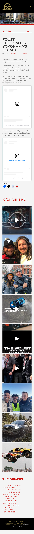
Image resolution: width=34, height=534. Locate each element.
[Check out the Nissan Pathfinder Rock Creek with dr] (17, 427)
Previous (7, 31)
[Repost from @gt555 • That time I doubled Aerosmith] (17, 249)
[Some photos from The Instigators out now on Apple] (17, 279)
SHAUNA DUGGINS (11, 492)
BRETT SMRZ (8, 507)
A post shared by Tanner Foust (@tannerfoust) (17, 178)
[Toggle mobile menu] (31, 6)
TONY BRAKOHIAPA (11, 485)
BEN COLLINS (9, 488)
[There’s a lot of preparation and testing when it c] (17, 368)
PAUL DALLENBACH (12, 490)
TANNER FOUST (9, 496)
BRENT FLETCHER (11, 494)
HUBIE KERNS (9, 503)
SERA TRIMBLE (9, 512)
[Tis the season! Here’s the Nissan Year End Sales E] (17, 220)
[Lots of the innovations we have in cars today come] (17, 338)
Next (28, 31)
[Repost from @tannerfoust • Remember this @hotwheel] (17, 457)
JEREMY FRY (8, 499)
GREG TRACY (8, 510)
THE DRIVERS (12, 479)
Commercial (14, 53)
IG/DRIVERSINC (14, 199)
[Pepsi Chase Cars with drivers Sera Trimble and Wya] (17, 309)
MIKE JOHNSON (10, 501)
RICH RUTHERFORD (11, 505)
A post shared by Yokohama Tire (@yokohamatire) (17, 125)
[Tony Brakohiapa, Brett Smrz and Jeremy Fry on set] (17, 397)
